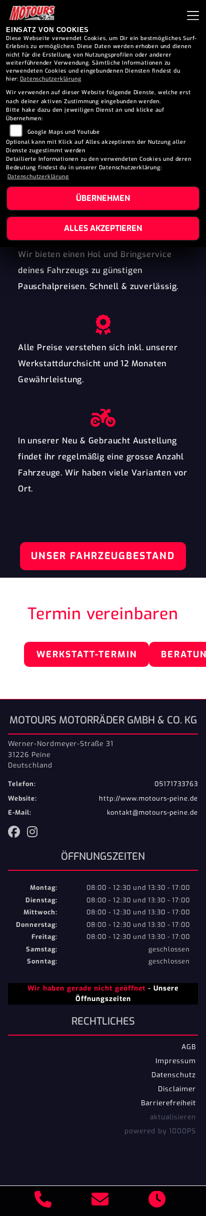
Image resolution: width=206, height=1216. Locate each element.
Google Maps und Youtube (64, 132)
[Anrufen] (43, 1201)
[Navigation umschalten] (193, 15)
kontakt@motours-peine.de (152, 812)
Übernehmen (103, 198)
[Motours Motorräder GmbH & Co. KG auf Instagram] (34, 833)
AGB (189, 1046)
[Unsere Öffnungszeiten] (157, 1201)
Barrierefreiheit (168, 1102)
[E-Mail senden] (100, 1201)
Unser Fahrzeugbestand (103, 556)
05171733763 (176, 784)
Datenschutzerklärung (51, 79)
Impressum (176, 1060)
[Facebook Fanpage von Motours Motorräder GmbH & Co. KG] (17, 833)
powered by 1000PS (160, 1130)
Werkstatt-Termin (86, 654)
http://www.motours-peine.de (148, 798)
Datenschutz (174, 1074)
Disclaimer (177, 1088)
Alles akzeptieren (103, 228)
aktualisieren (173, 1116)
